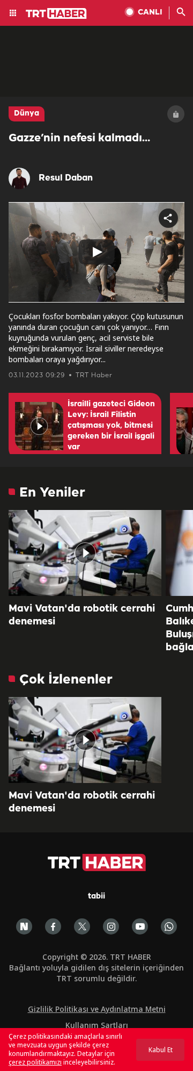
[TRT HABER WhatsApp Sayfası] (169, 926)
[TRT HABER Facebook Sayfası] (53, 926)
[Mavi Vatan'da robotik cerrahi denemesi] (85, 553)
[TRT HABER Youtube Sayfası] (140, 926)
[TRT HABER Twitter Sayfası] (82, 926)
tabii (96, 897)
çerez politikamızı (35, 1062)
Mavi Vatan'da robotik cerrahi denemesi (82, 615)
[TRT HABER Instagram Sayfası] (111, 926)
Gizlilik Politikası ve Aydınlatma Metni (97, 1009)
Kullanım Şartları (96, 1025)
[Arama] (181, 12)
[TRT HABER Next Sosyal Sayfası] (24, 926)
